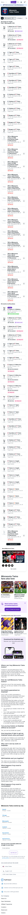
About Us (3, 898)
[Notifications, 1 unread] (24, 2)
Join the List (13, 852)
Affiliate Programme (6, 904)
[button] (5, 2)
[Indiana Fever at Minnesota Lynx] (20, 627)
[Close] (25, 603)
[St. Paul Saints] (7, 589)
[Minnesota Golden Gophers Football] (20, 590)
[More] (24, 8)
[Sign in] (21, 2)
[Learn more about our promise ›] (6, 880)
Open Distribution (6, 901)
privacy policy (5, 858)
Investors (3, 907)
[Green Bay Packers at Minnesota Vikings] (7, 627)
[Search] (18, 2)
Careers (3, 912)
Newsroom (4, 910)
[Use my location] (2, 18)
